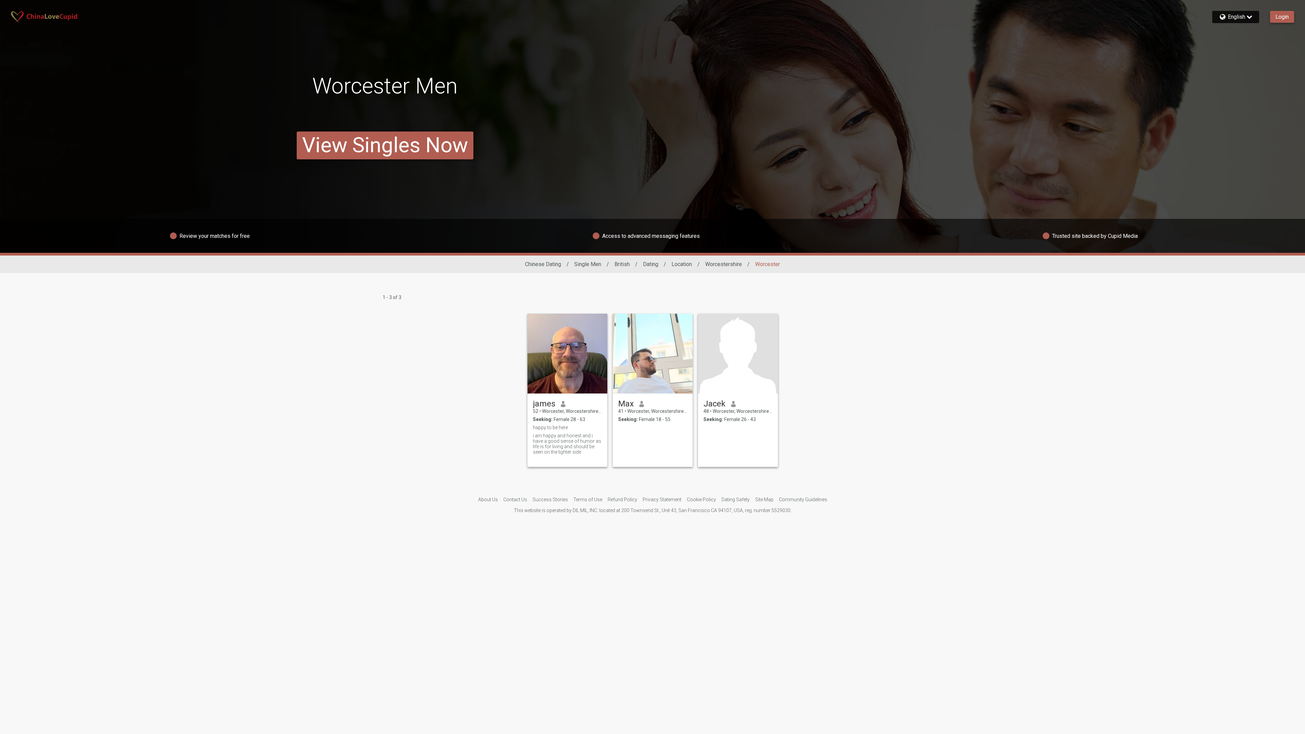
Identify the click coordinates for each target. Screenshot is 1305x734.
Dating (650, 264)
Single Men (587, 264)
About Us (488, 499)
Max (626, 403)
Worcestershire (723, 264)
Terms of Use (587, 499)
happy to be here (550, 427)
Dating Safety (735, 499)
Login (1282, 17)
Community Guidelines (803, 499)
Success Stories (550, 499)
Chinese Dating (543, 264)
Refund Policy (622, 499)
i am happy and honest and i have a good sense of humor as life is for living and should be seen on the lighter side (567, 444)
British (622, 264)
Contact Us (515, 499)
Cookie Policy (701, 499)
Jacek (714, 403)
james (544, 403)
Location (682, 264)
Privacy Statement (662, 499)
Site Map (764, 499)
